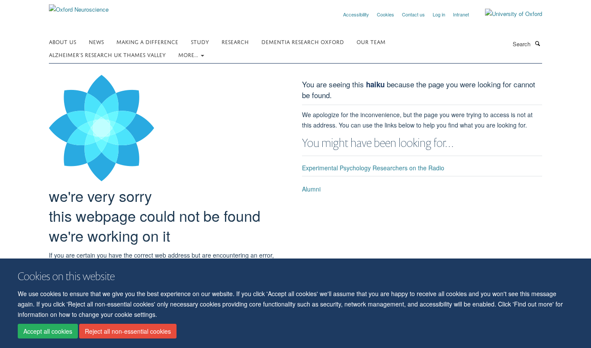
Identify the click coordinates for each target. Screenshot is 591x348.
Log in (439, 14)
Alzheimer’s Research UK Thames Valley (107, 54)
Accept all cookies (47, 331)
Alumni (311, 189)
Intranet (461, 14)
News (96, 41)
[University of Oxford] (507, 14)
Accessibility (356, 14)
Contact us (413, 14)
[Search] (537, 43)
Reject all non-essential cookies (128, 331)
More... (189, 54)
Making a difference (147, 41)
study (200, 41)
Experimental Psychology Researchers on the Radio (373, 167)
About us (62, 41)
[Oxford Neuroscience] (79, 6)
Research (235, 41)
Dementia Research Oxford (302, 41)
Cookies (385, 14)
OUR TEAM (371, 41)
